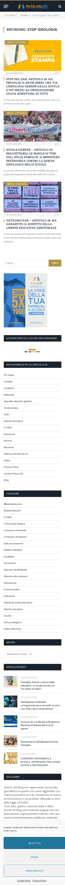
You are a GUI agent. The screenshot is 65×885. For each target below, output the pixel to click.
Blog (6, 480)
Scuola (7, 615)
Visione (8, 440)
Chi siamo (9, 375)
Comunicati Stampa (14, 523)
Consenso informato (15, 530)
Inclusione (9, 596)
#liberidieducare (13, 504)
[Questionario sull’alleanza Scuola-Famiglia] (10, 741)
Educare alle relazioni (15, 576)
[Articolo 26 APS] (32, 6)
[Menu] (6, 6)
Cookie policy (11, 407)
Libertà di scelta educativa (18, 602)
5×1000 (7, 427)
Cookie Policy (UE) (13, 473)
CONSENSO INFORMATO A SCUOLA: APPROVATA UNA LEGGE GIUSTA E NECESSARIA (40, 762)
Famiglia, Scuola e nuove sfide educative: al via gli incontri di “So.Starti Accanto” (38, 685)
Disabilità (9, 556)
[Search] (59, 6)
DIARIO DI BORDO (13, 550)
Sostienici (9, 388)
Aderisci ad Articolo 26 (16, 453)
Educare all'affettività (15, 569)
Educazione (10, 582)
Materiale (9, 394)
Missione (9, 447)
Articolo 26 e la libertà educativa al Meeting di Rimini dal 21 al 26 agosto (40, 725)
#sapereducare (12, 510)
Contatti (8, 381)
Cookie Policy (24, 880)
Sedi (6, 414)
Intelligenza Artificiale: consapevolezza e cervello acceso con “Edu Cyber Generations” (40, 705)
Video (7, 460)
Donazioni (9, 434)
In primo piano (12, 589)
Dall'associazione (13, 543)
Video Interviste (12, 628)
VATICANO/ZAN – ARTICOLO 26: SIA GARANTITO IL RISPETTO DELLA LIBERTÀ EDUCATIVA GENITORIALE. (31, 224)
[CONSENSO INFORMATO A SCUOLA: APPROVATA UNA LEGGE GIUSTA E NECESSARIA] (10, 758)
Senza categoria (16, 42)
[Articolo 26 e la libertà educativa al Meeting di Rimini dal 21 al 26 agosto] (10, 721)
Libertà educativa (13, 421)
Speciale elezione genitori (18, 401)
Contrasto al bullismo (15, 536)
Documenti (10, 563)
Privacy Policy (39, 880)
